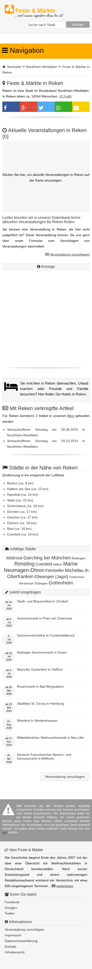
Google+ (11, 908)
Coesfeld (43, 564)
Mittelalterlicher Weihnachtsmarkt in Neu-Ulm (50, 737)
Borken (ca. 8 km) (20, 483)
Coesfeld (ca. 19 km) (22, 534)
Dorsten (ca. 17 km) (22, 511)
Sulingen (41, 583)
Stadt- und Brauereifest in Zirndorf (42, 601)
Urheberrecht (15, 952)
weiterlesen (64, 886)
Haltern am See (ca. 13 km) (27, 489)
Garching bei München (47, 557)
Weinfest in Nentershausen (37, 720)
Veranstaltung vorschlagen (69, 254)
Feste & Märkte (38, 10)
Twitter (10, 913)
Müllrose (14, 558)
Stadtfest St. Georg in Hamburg (40, 703)
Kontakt (10, 946)
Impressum (13, 935)
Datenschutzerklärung (21, 941)
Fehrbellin (54, 570)
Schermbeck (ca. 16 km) (25, 506)
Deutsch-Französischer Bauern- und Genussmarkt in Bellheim (44, 756)
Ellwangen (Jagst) (51, 576)
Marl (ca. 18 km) (19, 529)
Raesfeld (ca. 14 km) (22, 494)
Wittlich (57, 564)
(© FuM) (65, 96)
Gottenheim (61, 582)
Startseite (14, 67)
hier (4, 832)
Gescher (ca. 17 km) (22, 517)
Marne (70, 564)
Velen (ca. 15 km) (20, 500)
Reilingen (79, 558)
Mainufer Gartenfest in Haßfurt (40, 669)
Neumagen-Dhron (24, 570)
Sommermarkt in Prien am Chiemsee (44, 618)
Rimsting (24, 564)
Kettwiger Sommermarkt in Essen (42, 652)
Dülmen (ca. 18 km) (22, 523)
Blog (70, 416)
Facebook (12, 902)
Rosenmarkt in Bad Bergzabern (40, 686)
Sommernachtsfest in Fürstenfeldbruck (46, 635)
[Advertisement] (46, 317)
